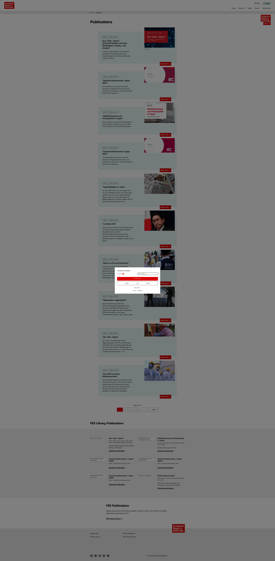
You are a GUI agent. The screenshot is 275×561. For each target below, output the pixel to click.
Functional (140, 273)
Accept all (137, 278)
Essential (119, 273)
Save (148, 283)
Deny (127, 283)
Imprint (134, 290)
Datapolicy (140, 290)
